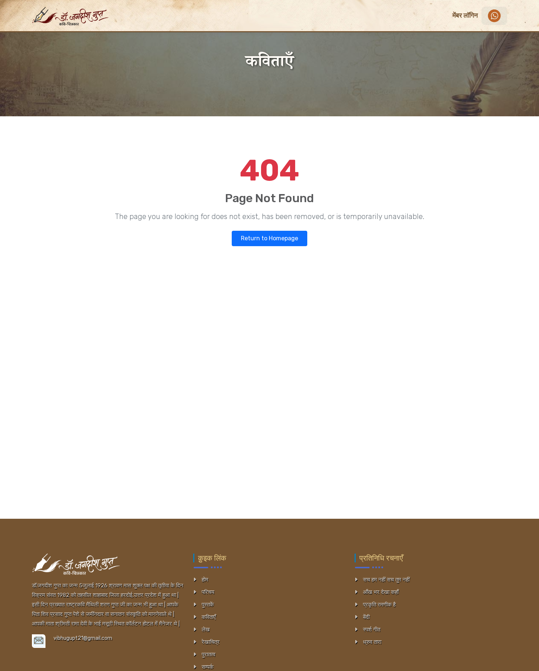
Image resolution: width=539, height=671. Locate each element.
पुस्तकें (208, 604)
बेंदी (366, 617)
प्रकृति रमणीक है (379, 604)
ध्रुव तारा (372, 642)
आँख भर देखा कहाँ (381, 592)
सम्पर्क (207, 667)
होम (205, 579)
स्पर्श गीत (371, 629)
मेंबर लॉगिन (465, 15)
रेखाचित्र (211, 642)
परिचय (208, 592)
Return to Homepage (269, 238)
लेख (206, 629)
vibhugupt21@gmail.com (83, 638)
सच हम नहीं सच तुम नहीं (386, 579)
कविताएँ (209, 617)
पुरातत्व (208, 654)
